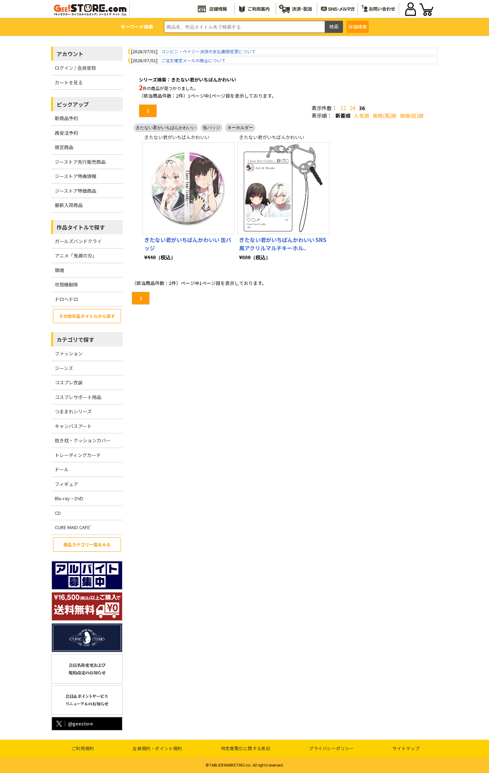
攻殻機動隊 (66, 284)
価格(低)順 (411, 115)
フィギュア (66, 484)
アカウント (70, 54)
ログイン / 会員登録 (75, 67)
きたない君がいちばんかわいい (166, 127)
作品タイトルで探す (81, 227)
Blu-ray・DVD (69, 498)
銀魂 (59, 270)
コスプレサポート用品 (78, 397)
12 (343, 108)
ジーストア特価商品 (75, 190)
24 (352, 108)
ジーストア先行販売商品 (80, 161)
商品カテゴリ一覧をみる (87, 544)
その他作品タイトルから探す (87, 316)
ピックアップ (73, 104)
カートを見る (69, 82)
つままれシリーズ (73, 411)
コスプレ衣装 (69, 382)
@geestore (80, 723)
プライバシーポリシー (331, 748)
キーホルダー (240, 127)
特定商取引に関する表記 (246, 748)
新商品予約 (66, 118)
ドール (62, 469)
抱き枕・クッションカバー (83, 440)
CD (58, 512)
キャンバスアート (73, 426)
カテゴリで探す (75, 339)
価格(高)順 (384, 115)
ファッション (69, 353)
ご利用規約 (83, 748)
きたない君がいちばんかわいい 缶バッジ (187, 244)
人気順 (361, 115)
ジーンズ (64, 368)
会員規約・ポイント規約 (157, 748)
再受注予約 (66, 132)
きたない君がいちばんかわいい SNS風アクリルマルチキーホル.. (282, 244)
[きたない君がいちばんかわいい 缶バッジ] (188, 188)
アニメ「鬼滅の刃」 (76, 255)
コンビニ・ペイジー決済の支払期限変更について (208, 51)
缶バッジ (211, 127)
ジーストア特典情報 (75, 176)
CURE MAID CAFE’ (73, 527)
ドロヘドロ (66, 299)
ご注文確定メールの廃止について (193, 60)
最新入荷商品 (69, 205)
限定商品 (64, 147)
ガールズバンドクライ (78, 241)
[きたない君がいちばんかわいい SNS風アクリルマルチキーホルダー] (283, 188)
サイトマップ (406, 748)
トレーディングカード (78, 455)
